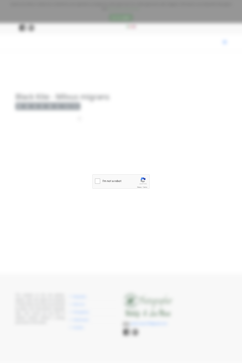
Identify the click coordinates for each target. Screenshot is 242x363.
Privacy (139, 187)
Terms (145, 187)
